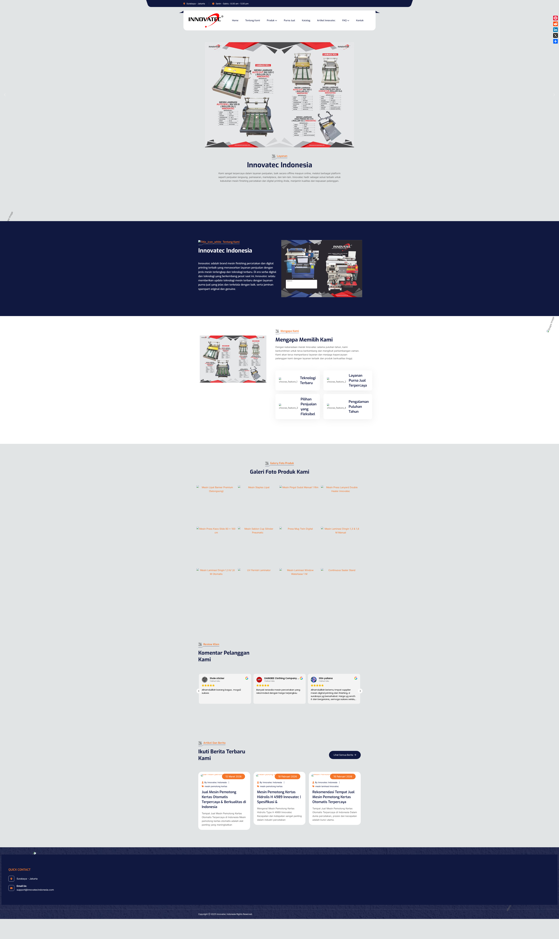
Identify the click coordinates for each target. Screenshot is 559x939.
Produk (270, 20)
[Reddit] (555, 24)
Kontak (359, 20)
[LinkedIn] (555, 30)
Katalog (306, 20)
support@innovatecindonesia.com (35, 889)
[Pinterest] (555, 18)
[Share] (555, 41)
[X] (555, 35)
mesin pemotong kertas (216, 786)
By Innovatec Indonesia (215, 782)
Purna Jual (289, 20)
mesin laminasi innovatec (327, 786)
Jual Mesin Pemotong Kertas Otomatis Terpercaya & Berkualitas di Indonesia (224, 799)
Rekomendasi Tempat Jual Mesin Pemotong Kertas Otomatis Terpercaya (333, 797)
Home (235, 20)
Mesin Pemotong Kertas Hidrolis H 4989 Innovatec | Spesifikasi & (279, 797)
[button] (5, 95)
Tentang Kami (252, 20)
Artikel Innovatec (326, 20)
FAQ (344, 20)
